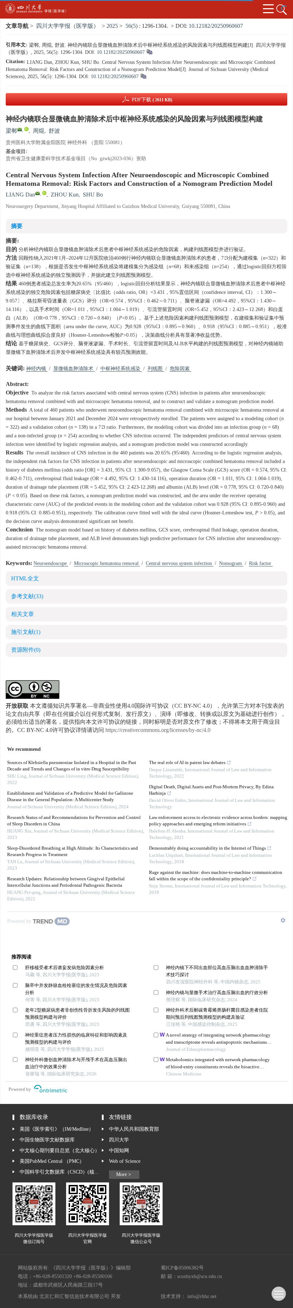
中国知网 (119, 1151)
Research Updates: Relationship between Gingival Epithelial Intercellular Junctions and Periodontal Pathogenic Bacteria (66, 882)
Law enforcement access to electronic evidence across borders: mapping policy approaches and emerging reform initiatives (218, 821)
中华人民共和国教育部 (134, 1129)
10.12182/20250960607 (216, 26)
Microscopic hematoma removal (107, 563)
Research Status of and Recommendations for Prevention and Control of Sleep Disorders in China (74, 821)
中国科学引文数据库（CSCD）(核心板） (61, 1172)
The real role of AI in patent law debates (187, 762)
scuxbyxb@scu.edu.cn (199, 1276)
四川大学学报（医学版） (67, 26)
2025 (112, 26)
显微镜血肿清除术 (74, 369)
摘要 (17, 226)
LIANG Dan (20, 195)
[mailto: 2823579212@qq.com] (37, 193)
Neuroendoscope (51, 563)
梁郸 (11, 131)
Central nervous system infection (179, 563)
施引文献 (25, 632)
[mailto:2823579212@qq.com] (19, 129)
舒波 (54, 131)
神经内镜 (37, 369)
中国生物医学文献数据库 (47, 1140)
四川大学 (119, 1140)
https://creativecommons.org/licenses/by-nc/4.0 (157, 730)
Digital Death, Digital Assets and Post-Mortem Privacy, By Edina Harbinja (211, 790)
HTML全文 (25, 578)
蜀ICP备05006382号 (182, 1268)
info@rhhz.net (202, 1296)
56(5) (132, 26)
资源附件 (25, 650)
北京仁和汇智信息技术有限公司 (74, 1296)
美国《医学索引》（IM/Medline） (57, 1129)
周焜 (38, 131)
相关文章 (22, 614)
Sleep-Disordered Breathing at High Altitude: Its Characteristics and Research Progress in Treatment (72, 851)
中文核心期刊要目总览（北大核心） (60, 1151)
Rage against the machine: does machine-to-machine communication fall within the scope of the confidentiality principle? (215, 876)
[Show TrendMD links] (283, 920)
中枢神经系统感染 (121, 369)
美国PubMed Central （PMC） (52, 1161)
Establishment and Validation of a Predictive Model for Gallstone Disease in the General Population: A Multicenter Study (70, 797)
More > (123, 1174)
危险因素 (180, 369)
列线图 (156, 369)
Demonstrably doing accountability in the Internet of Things (207, 848)
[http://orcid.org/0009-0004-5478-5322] (26, 129)
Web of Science (124, 1161)
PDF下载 (152, 100)
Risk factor (261, 563)
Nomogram (231, 563)
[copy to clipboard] (143, 77)
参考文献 (27, 596)
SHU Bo (93, 195)
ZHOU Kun (65, 195)
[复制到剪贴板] (149, 53)
